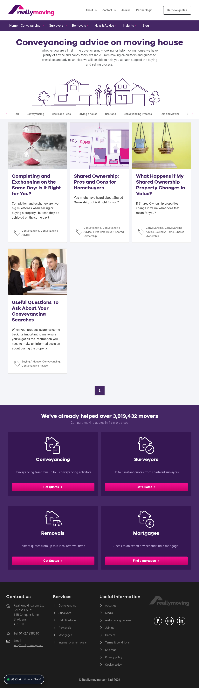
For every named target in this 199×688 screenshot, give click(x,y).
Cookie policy (113, 664)
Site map (110, 650)
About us (91, 10)
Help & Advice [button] (104, 25)
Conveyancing (67, 605)
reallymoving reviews (118, 620)
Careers (110, 635)
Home (13, 25)
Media (109, 613)
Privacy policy (113, 657)
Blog (146, 25)
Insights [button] (128, 25)
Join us (125, 10)
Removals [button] (79, 25)
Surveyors (64, 613)
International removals (72, 642)
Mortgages (65, 635)
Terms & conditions (117, 642)
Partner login (144, 10)
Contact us (109, 10)
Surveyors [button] (56, 25)
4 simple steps (118, 423)
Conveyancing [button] (30, 25)
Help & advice (67, 620)
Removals (64, 627)
